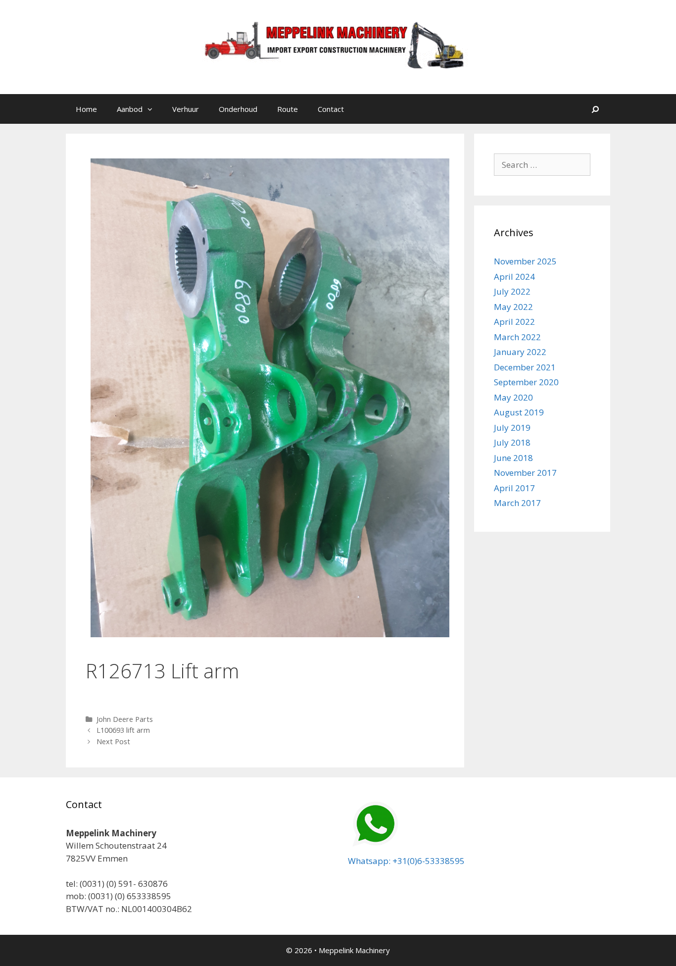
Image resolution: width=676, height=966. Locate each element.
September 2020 (526, 382)
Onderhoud (238, 109)
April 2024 (514, 276)
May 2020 (513, 397)
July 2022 (512, 291)
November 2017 (525, 472)
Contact (331, 109)
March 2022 (517, 337)
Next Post (113, 741)
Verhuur (185, 109)
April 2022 (514, 321)
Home (86, 109)
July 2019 (512, 427)
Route (287, 109)
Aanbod (130, 109)
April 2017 (514, 488)
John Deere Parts (125, 719)
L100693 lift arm (123, 730)
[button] (152, 109)
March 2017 (517, 502)
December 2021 (525, 367)
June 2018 (513, 457)
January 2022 (520, 351)
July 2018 (512, 442)
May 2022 (513, 306)
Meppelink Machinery (354, 950)
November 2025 (525, 261)
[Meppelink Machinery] (338, 46)
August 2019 (519, 412)
